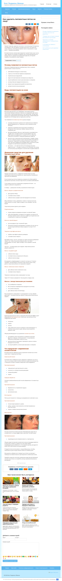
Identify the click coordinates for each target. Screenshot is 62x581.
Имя (4, 537)
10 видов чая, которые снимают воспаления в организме (51, 37)
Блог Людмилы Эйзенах (14, 3)
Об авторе (48, 4)
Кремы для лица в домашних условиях (28, 486)
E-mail (17, 537)
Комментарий (6, 542)
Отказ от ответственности (41, 568)
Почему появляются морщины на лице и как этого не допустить (51, 33)
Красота (39, 9)
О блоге (55, 4)
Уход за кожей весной (29, 523)
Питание (14, 9)
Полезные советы (48, 9)
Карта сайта (13, 568)
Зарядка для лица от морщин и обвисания (28, 505)
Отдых (33, 9)
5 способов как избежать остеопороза (49, 45)
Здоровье (7, 9)
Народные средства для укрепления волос (10, 523)
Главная (42, 4)
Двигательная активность (24, 9)
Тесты (6, 12)
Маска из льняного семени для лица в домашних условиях (11, 487)
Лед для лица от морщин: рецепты (10, 505)
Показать (18, 60)
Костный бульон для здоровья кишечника (50, 48)
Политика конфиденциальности (26, 568)
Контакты (52, 568)
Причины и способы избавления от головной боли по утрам (50, 41)
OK (57, 579)
